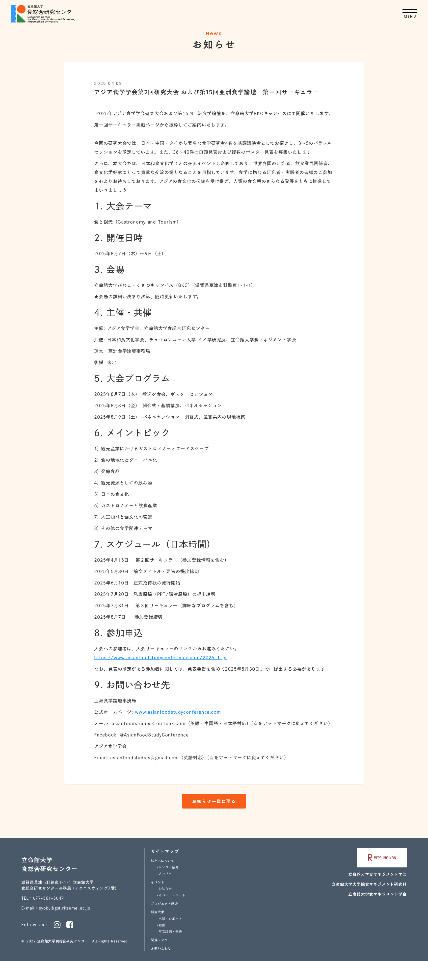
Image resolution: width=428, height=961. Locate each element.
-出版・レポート (169, 918)
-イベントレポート (171, 895)
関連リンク (159, 940)
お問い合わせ (161, 948)
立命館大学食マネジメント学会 (377, 894)
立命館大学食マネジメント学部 (377, 874)
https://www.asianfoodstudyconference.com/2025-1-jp (160, 657)
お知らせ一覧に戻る (214, 801)
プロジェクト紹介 (164, 903)
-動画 (161, 925)
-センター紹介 (168, 867)
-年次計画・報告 (169, 931)
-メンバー (164, 873)
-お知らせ (164, 888)
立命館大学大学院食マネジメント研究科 (369, 884)
